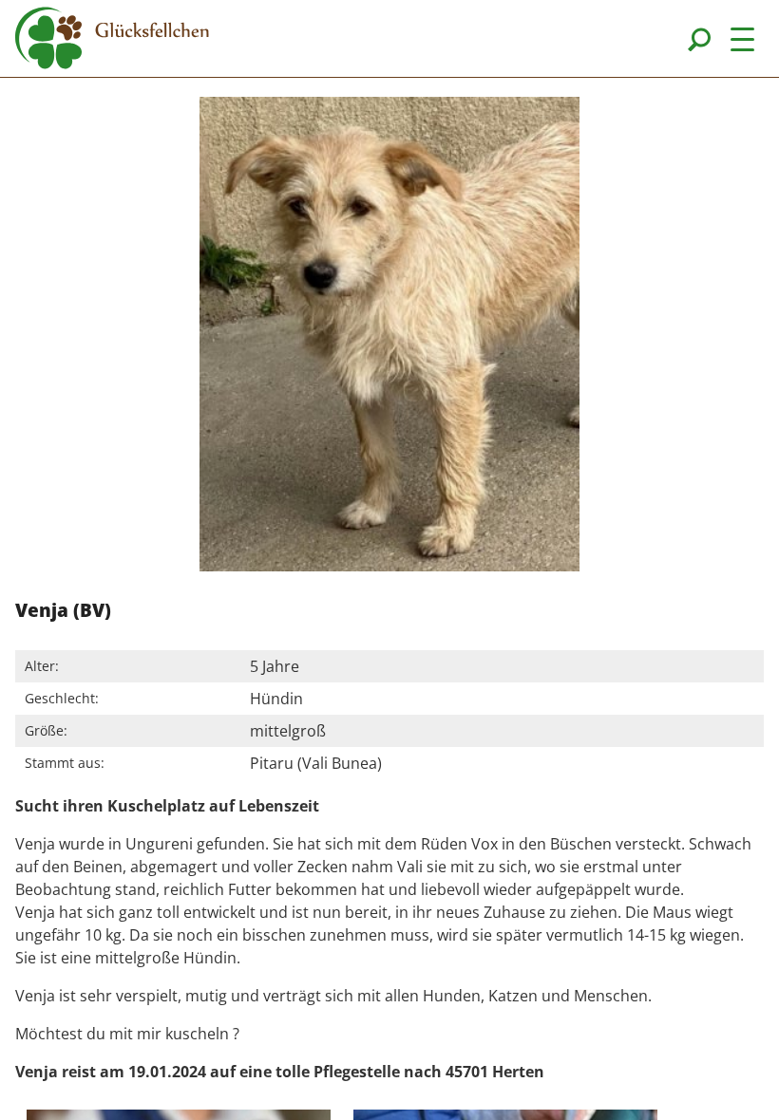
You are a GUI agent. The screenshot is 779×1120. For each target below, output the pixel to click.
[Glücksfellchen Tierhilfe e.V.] (112, 41)
